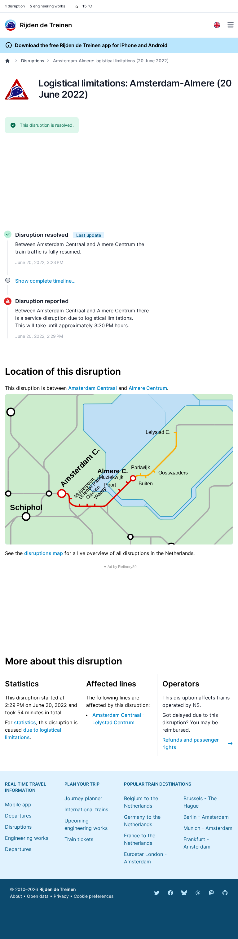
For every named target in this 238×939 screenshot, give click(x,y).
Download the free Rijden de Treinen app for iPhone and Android (91, 45)
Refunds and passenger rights (190, 743)
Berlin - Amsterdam (206, 817)
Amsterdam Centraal (92, 388)
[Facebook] (170, 893)
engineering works (47, 6)
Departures (18, 816)
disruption (15, 6)
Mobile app (18, 804)
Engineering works (26, 838)
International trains (86, 809)
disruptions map (43, 553)
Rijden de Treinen (57, 889)
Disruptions (32, 60)
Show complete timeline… (45, 281)
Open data (38, 896)
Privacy (61, 896)
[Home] (8, 60)
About (16, 896)
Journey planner (83, 798)
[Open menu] (230, 24)
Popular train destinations (157, 784)
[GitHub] (225, 893)
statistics (25, 722)
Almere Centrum (148, 388)
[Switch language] (217, 25)
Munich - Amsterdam (207, 828)
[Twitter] (157, 893)
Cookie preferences (93, 896)
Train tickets (78, 839)
